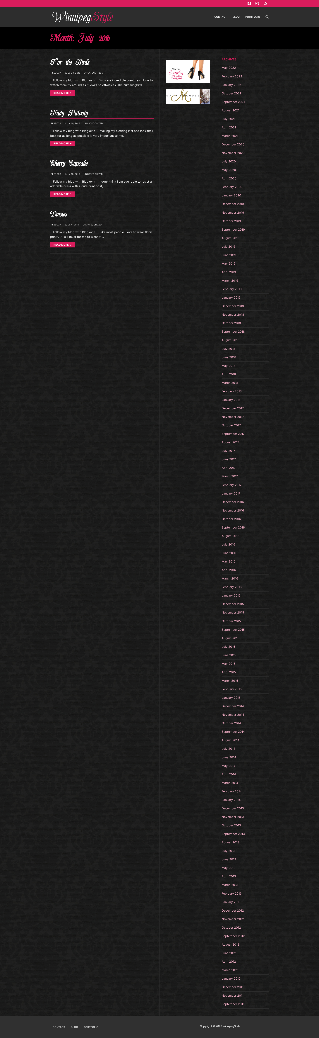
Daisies (58, 214)
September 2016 (233, 527)
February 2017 (231, 485)
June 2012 (229, 953)
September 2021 (233, 102)
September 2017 (233, 434)
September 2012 (233, 936)
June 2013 (229, 859)
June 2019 (229, 255)
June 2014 (229, 757)
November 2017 (233, 417)
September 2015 (233, 629)
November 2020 (233, 153)
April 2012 (229, 961)
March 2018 (230, 383)
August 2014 (230, 740)
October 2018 (231, 323)
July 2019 (228, 246)
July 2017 (228, 451)
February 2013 (232, 893)
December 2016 (233, 502)
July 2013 (228, 851)
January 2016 (231, 595)
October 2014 (231, 723)
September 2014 (233, 731)
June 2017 (229, 459)
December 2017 (233, 408)
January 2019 (231, 297)
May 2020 (229, 170)
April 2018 (229, 374)
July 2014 (228, 748)
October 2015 (231, 621)
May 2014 (228, 766)
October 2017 (231, 425)
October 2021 (231, 93)
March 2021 (230, 136)
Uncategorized (93, 73)
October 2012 (231, 927)
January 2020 (231, 195)
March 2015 (230, 680)
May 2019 (228, 263)
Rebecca (55, 73)
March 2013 (230, 885)
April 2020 (229, 178)
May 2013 (228, 868)
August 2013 (230, 842)
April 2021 (229, 127)
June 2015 (229, 655)
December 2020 (233, 144)
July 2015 (228, 646)
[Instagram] (257, 3)
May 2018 (228, 366)
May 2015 (228, 663)
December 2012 (233, 910)
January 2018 (231, 400)
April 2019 (229, 272)
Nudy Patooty (69, 113)
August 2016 (230, 536)
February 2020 (232, 187)
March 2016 (230, 578)
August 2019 (230, 238)
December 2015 (233, 604)
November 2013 (233, 817)
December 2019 (233, 204)
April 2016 (229, 570)
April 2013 (229, 876)
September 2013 (233, 834)
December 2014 (233, 706)
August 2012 (230, 944)
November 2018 (233, 314)
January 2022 (231, 85)
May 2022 (229, 67)
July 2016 (228, 544)
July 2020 (229, 161)
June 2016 (229, 553)
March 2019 (230, 280)
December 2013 (233, 808)
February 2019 (232, 289)
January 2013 (231, 902)
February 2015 (232, 689)
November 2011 (232, 995)
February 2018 (232, 391)
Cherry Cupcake (69, 163)
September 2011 (233, 1004)
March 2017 (230, 476)
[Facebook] (249, 3)
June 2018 (229, 357)
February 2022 (232, 76)
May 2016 (228, 561)
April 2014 (229, 774)
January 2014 (231, 800)
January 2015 (231, 697)
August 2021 (230, 110)
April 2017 (229, 468)
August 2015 (230, 638)
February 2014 (232, 791)
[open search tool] (267, 17)
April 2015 (229, 672)
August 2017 (230, 442)
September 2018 (233, 331)
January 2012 (231, 978)
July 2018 (228, 349)
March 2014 (230, 783)
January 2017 (231, 493)
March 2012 (230, 970)
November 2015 (233, 612)
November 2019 (233, 212)
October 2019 (231, 221)
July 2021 (228, 119)
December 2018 (233, 306)
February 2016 (232, 587)
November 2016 (233, 510)
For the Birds (69, 62)
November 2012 (233, 919)
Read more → (63, 92)
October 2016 (231, 519)
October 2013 (231, 825)
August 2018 (230, 340)
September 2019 (233, 229)
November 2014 (233, 714)
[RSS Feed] (265, 3)
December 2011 (232, 987)
